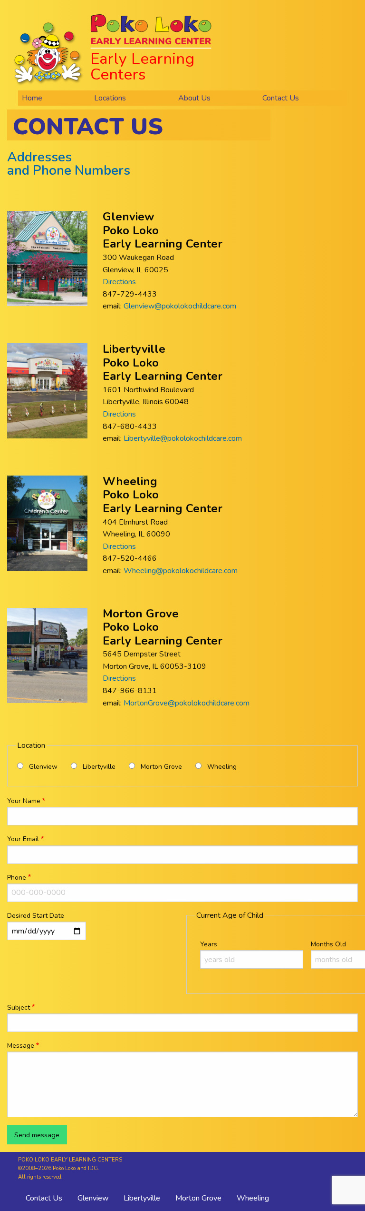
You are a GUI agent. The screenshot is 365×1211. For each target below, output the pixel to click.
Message (20, 1045)
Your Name (23, 800)
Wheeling (222, 766)
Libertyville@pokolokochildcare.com (183, 438)
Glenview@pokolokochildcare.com (180, 306)
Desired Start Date (35, 915)
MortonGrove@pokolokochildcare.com (187, 703)
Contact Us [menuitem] (280, 98)
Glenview (43, 766)
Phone (16, 877)
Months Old (328, 944)
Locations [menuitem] (110, 98)
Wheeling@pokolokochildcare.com (181, 571)
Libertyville (99, 766)
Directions (119, 282)
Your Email (23, 839)
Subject (18, 1007)
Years (208, 944)
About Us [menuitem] (194, 98)
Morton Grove (161, 766)
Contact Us (44, 1198)
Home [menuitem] (32, 98)
